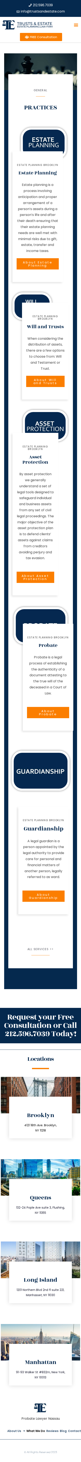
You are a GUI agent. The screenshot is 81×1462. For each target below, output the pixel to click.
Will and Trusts (45, 327)
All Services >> (40, 949)
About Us (14, 1431)
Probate (48, 645)
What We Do (35, 1431)
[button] (75, 24)
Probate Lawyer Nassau (40, 1418)
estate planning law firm (35, 26)
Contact (74, 1431)
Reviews (52, 1431)
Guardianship (43, 828)
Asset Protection (35, 459)
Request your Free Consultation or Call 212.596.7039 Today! (40, 1025)
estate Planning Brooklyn (37, 165)
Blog (63, 1431)
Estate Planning (37, 173)
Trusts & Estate (34, 23)
